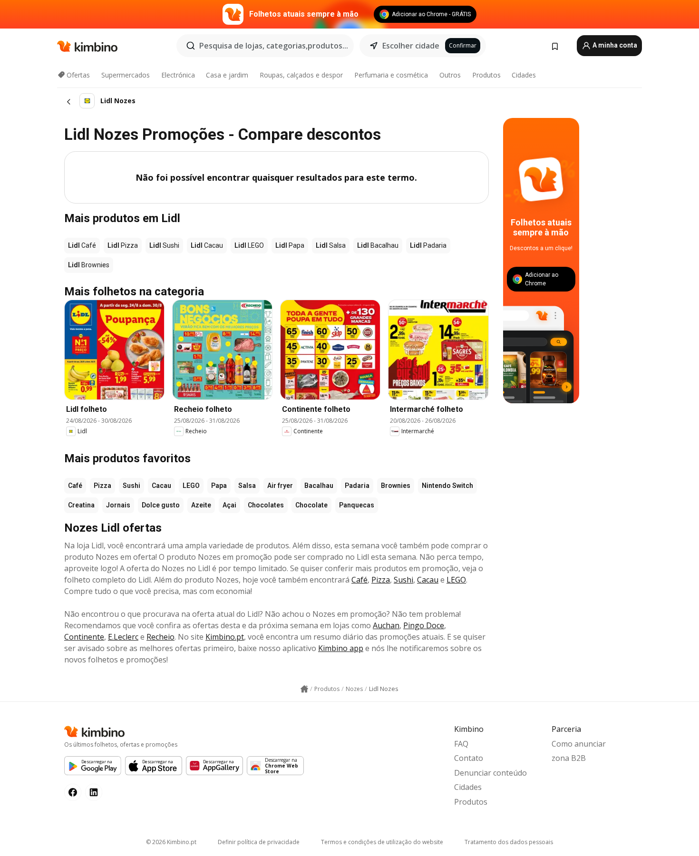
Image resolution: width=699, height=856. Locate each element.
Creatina (81, 505)
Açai (229, 505)
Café (75, 485)
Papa (219, 485)
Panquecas (356, 505)
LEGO (191, 485)
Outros (450, 74)
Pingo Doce (423, 625)
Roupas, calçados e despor (301, 74)
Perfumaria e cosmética (391, 74)
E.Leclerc (123, 637)
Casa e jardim (227, 74)
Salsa (247, 485)
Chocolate (311, 505)
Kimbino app (340, 648)
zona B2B (569, 758)
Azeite (201, 505)
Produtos (486, 74)
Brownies (395, 485)
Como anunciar (579, 744)
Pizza (102, 485)
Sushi (131, 485)
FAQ (461, 744)
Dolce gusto (161, 505)
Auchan (386, 625)
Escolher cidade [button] (410, 45)
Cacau (161, 485)
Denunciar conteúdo (490, 773)
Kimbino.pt (224, 637)
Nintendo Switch (447, 485)
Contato (468, 758)
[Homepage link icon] (304, 689)
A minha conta (614, 45)
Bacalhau (318, 485)
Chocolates (266, 505)
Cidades (524, 74)
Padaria (357, 485)
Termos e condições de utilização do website (382, 842)
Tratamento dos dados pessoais (509, 842)
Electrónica (178, 74)
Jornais (118, 505)
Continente (84, 637)
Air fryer (280, 485)
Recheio (160, 637)
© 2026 (171, 842)
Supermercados (125, 74)
